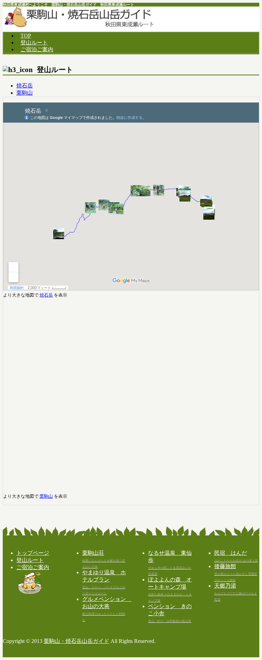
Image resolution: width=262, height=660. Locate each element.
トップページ (32, 553)
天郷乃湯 (235, 592)
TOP (25, 36)
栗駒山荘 (103, 559)
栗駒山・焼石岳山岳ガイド (76, 641)
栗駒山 (24, 93)
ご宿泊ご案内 (36, 49)
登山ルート (34, 42)
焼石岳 (24, 85)
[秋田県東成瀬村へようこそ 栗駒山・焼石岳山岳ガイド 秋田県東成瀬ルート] (79, 25)
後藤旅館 (235, 572)
